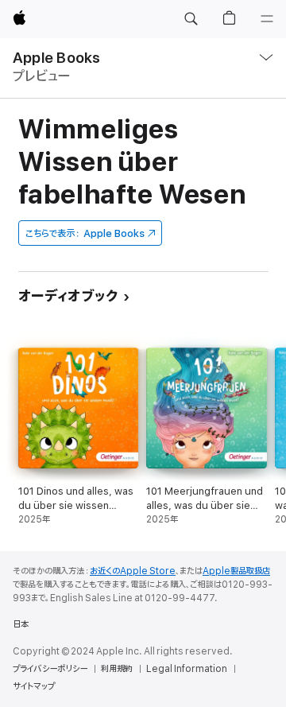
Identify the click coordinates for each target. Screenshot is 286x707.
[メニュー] (267, 19)
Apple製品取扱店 (236, 571)
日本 (21, 624)
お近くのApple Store (133, 571)
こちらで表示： (85, 233)
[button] (191, 19)
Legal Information (186, 668)
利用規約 (117, 668)
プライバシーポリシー (50, 668)
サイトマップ (34, 686)
